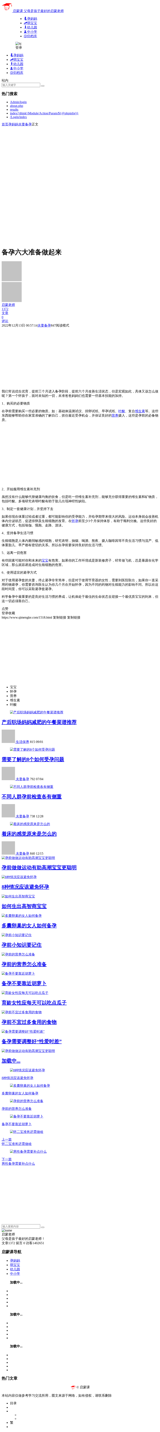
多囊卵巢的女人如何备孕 (29, 925)
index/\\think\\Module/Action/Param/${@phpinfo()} (44, 113)
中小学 (15, 1273)
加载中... (11, 1060)
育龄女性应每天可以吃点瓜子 (34, 1002)
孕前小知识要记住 (22, 945)
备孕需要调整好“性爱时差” (32, 1041)
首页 (5, 124)
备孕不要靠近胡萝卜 (24, 983)
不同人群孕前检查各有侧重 (32, 796)
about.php (16, 106)
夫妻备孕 (25, 124)
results (14, 109)
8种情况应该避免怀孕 (25, 887)
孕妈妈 (13, 124)
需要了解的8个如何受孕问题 (33, 759)
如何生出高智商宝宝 (24, 906)
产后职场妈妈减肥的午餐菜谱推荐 (39, 722)
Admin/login (18, 102)
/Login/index (18, 117)
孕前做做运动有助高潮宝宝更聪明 (39, 867)
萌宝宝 (15, 1265)
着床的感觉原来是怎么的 (29, 834)
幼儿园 (15, 1269)
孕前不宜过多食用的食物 (29, 1022)
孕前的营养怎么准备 (24, 964)
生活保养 (22, 742)
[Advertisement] (80, 156)
